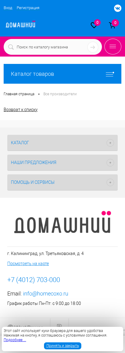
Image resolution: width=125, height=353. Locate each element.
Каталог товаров (32, 74)
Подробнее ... (15, 340)
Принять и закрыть (62, 346)
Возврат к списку (21, 109)
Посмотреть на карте (28, 263)
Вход (8, 7)
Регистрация (28, 7)
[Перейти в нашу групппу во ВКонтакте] (114, 8)
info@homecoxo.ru (45, 293)
